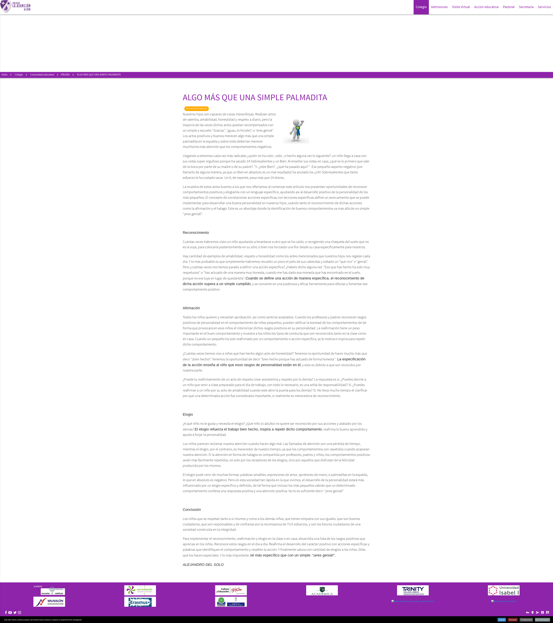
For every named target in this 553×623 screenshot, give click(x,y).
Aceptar (502, 619)
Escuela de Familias (196, 109)
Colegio (18, 75)
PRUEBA (65, 75)
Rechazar (513, 619)
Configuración (526, 619)
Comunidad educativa (42, 75)
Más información (542, 619)
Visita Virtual (461, 7)
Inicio (4, 75)
